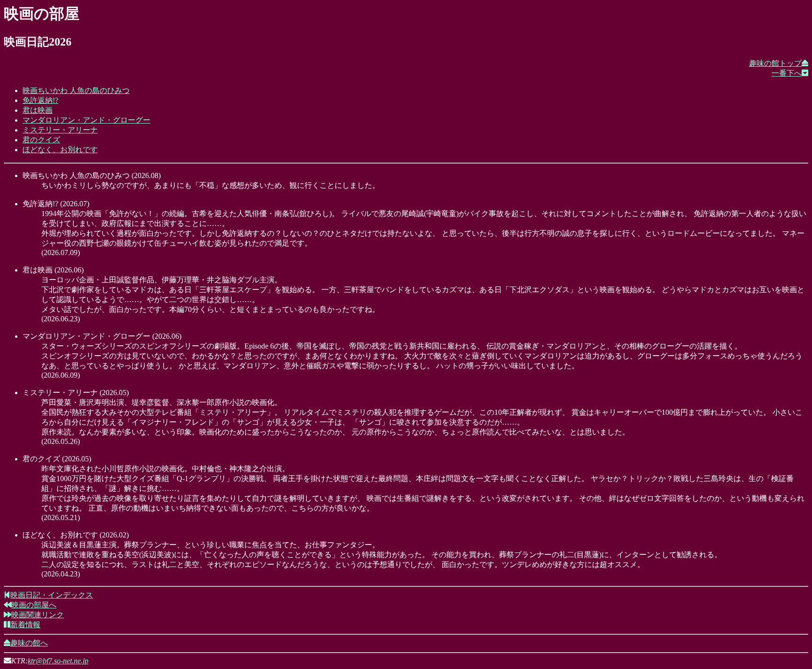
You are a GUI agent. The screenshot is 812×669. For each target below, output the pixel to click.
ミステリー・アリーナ (60, 130)
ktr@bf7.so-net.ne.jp (58, 661)
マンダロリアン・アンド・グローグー (86, 120)
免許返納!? (40, 100)
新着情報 (25, 625)
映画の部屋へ (33, 605)
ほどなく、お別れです (60, 150)
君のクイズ (41, 140)
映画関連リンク (37, 615)
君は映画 (38, 110)
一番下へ (787, 73)
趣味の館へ (29, 643)
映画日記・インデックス (51, 595)
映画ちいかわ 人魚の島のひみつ (76, 90)
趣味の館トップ (775, 63)
